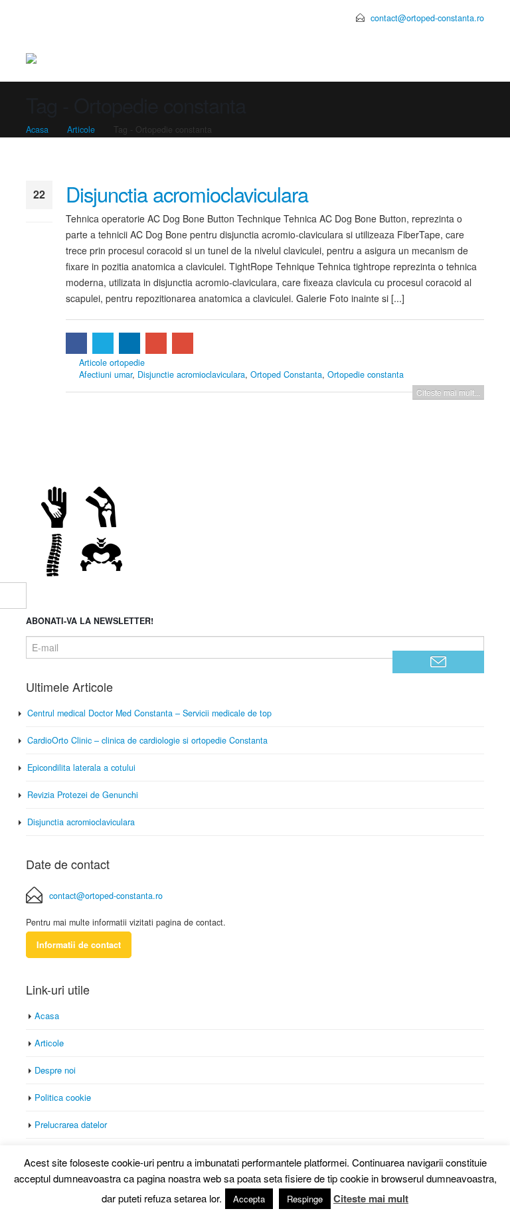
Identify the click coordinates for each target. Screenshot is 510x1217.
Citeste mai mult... (448, 392)
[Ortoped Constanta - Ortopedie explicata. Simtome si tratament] (71, 59)
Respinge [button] (305, 1198)
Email (182, 343)
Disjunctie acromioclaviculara (191, 374)
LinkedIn (129, 343)
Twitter (103, 343)
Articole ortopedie (112, 362)
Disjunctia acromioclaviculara (187, 193)
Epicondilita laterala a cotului (81, 767)
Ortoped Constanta (286, 374)
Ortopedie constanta (365, 374)
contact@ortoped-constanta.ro (427, 17)
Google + (156, 343)
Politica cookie (63, 1097)
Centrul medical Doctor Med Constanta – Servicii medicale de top (149, 713)
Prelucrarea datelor (71, 1124)
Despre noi (55, 1070)
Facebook (76, 343)
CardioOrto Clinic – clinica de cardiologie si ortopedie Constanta (147, 740)
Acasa (47, 1015)
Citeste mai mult (370, 1198)
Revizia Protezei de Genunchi (82, 795)
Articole (49, 1042)
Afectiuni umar (105, 374)
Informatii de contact (79, 945)
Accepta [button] (249, 1198)
